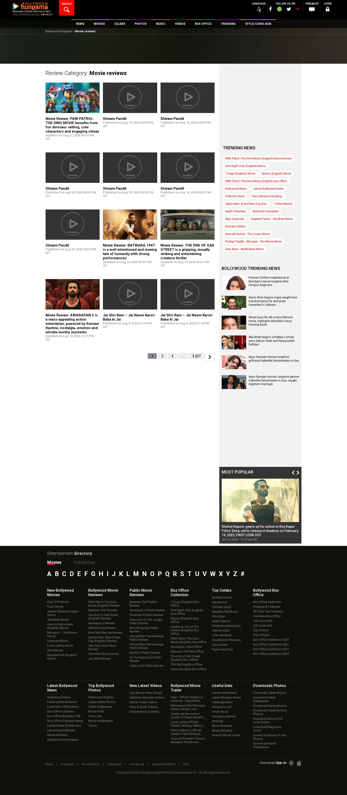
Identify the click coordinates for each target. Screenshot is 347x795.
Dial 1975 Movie (58, 602)
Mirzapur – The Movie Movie (62, 634)
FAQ (186, 764)
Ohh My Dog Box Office (186, 664)
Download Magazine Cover (267, 728)
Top (222, 590)
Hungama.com (222, 707)
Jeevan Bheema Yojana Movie (63, 613)
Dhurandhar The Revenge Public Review (147, 637)
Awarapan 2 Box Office (186, 647)
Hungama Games (224, 716)
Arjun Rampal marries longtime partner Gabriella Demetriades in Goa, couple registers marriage (274, 380)
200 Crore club (263, 625)
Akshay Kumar (222, 597)
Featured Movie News (62, 702)
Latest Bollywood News (268, 188)
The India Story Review (103, 654)
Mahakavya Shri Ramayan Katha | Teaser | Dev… (188, 707)
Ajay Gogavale (234, 219)
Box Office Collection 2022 (271, 644)
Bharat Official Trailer (226, 735)
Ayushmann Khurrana (226, 640)
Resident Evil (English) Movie (62, 656)
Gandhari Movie (57, 619)
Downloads (269, 685)
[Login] (327, 9)
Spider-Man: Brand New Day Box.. (246, 203)
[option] (260, 510)
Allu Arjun (218, 616)
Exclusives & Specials (144, 711)
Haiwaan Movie (57, 641)
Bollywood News (236, 188)
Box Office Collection (267, 602)
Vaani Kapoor (221, 621)
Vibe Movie (54, 650)
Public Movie (141, 592)
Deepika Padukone (225, 611)
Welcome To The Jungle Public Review (146, 621)
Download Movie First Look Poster (268, 720)
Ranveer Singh (221, 607)
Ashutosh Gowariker (265, 211)
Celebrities (84, 562)
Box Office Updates (60, 711)
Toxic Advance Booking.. (267, 196)
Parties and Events (100, 697)
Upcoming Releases (61, 730)
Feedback (114, 764)
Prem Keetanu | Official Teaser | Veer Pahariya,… (187, 732)
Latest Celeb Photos (102, 702)
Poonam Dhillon (235, 226)
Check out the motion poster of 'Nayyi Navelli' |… (188, 715)
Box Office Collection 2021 (271, 649)
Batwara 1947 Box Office (187, 651)
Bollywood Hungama (59, 31)
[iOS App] (299, 763)
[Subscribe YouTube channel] (298, 10)
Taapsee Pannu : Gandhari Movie (271, 219)
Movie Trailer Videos (143, 702)
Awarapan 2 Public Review (147, 610)
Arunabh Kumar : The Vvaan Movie (247, 234)
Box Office (180, 592)
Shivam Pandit (115, 119)
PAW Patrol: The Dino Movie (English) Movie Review (258, 158)
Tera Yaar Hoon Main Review (102, 647)
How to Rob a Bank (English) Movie (60, 626)
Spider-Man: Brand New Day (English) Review (104, 639)
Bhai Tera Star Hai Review (105, 632)
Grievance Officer (163, 764)
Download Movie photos (270, 705)
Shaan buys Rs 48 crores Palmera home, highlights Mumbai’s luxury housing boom (271, 321)
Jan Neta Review (99, 658)
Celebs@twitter (222, 702)
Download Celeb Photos (269, 693)
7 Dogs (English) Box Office (185, 603)
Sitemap (217, 721)
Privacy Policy (91, 764)
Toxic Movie (55, 606)
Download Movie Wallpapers (264, 745)
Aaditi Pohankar (235, 211)
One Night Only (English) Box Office (187, 611)
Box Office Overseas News (65, 721)
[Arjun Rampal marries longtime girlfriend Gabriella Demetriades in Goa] (234, 367)
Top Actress (261, 635)
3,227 (196, 356)
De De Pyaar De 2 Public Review (146, 659)
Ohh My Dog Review (101, 628)
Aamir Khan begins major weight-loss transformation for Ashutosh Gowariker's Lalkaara (273, 301)
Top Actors (260, 630)
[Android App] (291, 763)
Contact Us (136, 764)
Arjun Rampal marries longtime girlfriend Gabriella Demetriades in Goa (274, 358)
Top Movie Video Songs (146, 693)
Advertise (67, 764)
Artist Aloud (220, 711)
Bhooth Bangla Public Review (144, 629)
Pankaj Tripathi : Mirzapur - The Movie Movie (253, 241)
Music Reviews (222, 730)
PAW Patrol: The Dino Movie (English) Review (104, 603)
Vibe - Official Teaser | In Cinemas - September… (187, 699)
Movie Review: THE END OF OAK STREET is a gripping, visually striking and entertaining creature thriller (187, 251)
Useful (222, 685)
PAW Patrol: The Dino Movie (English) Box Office (256, 181)
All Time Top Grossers (268, 611)
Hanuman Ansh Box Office (188, 669)
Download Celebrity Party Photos (270, 712)
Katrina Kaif (220, 602)
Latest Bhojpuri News (226, 697)
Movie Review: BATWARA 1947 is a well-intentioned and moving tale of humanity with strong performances (130, 251)
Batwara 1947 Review (102, 610)
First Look (95, 716)
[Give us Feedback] (312, 9)
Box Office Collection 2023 (271, 639)
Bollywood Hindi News (62, 739)
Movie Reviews (57, 735)
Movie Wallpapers (100, 721)
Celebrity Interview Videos (147, 697)
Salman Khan (221, 630)
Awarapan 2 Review (101, 623)
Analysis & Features (266, 606)
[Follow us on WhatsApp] (279, 10)
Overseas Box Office (267, 616)
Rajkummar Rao (222, 649)
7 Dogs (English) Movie (240, 173)
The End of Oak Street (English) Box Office (185, 657)
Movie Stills (96, 711)
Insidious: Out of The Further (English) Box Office (185, 630)
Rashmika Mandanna (226, 626)
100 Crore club (263, 621)
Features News (235, 196)
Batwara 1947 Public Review (143, 603)
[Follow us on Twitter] (289, 9)
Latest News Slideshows (64, 725)
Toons (92, 725)
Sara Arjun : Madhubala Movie (244, 249)
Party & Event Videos (143, 707)
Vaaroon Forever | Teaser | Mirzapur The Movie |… (188, 740)
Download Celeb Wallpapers (264, 699)
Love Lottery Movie (60, 645)
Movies (54, 562)
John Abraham (222, 635)
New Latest (146, 685)
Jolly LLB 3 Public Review (147, 665)
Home (49, 764)
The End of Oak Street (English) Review (103, 616)
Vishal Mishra (283, 203)
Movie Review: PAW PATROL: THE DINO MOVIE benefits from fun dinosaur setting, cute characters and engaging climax (72, 125)
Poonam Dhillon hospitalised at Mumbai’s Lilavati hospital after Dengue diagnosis (269, 281)
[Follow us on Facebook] (270, 9)
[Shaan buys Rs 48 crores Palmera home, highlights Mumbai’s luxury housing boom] (234, 328)
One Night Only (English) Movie (245, 166)
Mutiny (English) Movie (276, 173)
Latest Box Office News (63, 706)
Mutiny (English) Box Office (184, 620)
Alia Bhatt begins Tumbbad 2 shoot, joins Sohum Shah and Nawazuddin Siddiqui (272, 340)
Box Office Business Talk (64, 716)
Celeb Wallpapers (100, 706)
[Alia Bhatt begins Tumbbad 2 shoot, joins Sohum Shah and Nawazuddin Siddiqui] (234, 347)
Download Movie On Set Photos (269, 737)
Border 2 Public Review (145, 652)
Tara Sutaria (220, 644)
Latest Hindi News (224, 693)
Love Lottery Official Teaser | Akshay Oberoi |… (188, 723)
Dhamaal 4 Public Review (146, 615)
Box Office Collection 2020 (271, 654)
